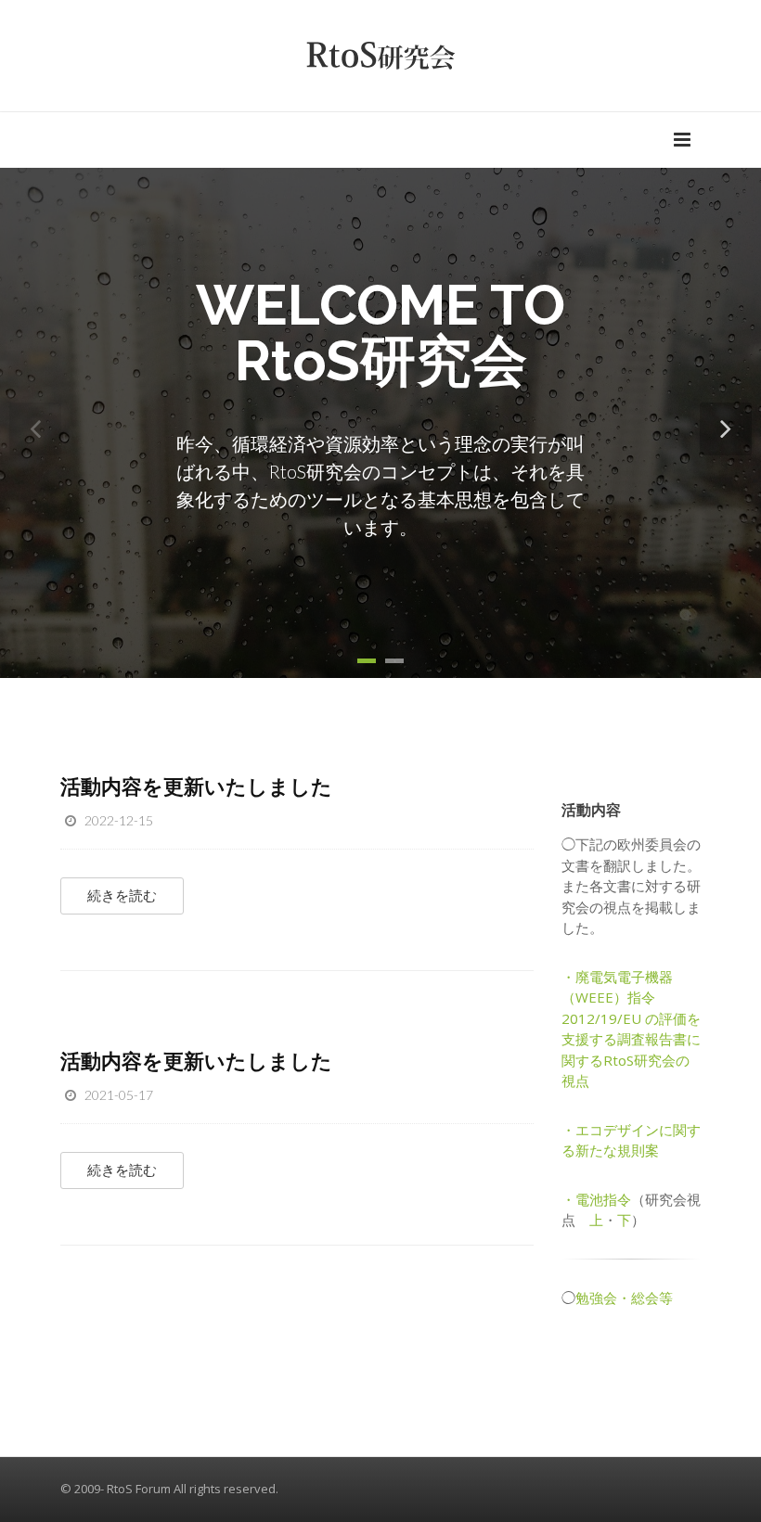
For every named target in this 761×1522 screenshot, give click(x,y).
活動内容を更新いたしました (196, 785)
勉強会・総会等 (624, 1297)
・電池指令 (596, 1199)
